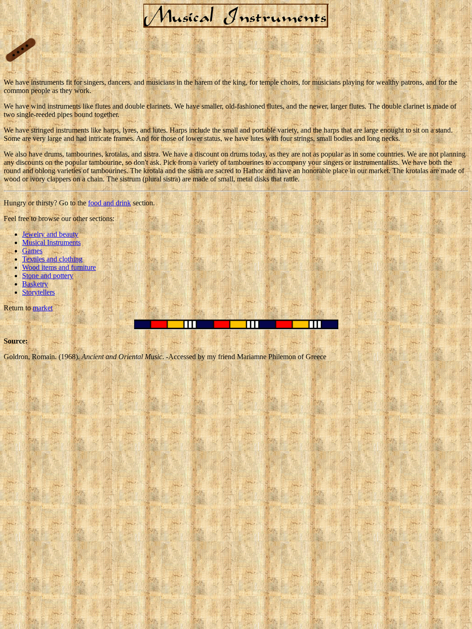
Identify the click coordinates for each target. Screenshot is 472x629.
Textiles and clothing (52, 259)
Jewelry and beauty (50, 234)
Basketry (35, 284)
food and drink (109, 203)
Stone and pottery (47, 276)
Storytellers (38, 292)
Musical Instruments (51, 242)
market (43, 308)
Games (32, 251)
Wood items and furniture (59, 267)
